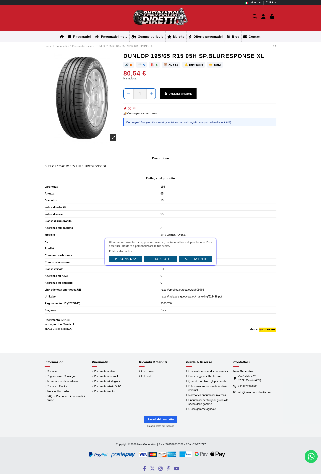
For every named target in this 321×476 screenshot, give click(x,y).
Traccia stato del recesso (160, 426)
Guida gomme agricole (202, 408)
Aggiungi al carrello (180, 93)
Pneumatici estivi (104, 371)
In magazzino (53, 324)
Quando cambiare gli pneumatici (207, 381)
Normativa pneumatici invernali (207, 395)
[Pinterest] (134, 108)
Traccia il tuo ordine (58, 391)
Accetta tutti (195, 259)
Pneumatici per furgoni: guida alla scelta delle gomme (208, 401)
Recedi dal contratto (160, 419)
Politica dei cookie (120, 251)
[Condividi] (125, 108)
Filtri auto (146, 376)
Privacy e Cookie (57, 386)
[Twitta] (129, 108)
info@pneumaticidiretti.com (254, 392)
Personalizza (125, 259)
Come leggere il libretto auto (205, 376)
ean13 (48, 328)
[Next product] (275, 46)
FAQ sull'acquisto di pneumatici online (66, 398)
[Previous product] (273, 46)
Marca (253, 329)
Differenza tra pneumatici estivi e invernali (208, 388)
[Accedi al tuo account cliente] (263, 16)
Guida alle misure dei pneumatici (208, 371)
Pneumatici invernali (106, 376)
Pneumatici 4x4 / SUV (107, 386)
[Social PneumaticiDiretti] (144, 468)
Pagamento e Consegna (61, 376)
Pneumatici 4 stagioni (107, 381)
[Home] (62, 36)
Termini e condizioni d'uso (62, 381)
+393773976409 (247, 386)
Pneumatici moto (104, 391)
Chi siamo (53, 371)
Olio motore (148, 371)
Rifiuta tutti (160, 259)
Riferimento (52, 319)
